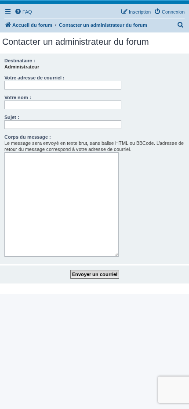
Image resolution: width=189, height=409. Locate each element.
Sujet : (11, 117)
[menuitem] (23, 12)
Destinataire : (19, 60)
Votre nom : (17, 97)
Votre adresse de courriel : (34, 77)
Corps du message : (27, 137)
